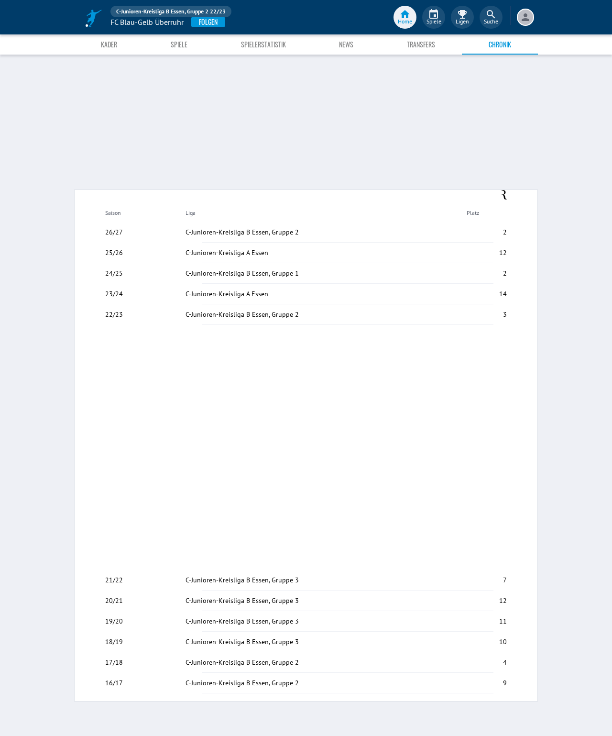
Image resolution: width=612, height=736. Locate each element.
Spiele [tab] (179, 44)
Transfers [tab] (421, 44)
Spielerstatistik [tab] (263, 44)
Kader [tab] (109, 44)
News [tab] (346, 44)
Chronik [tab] (500, 44)
